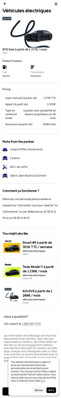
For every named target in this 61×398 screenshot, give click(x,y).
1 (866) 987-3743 (31, 323)
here (43, 381)
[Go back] (5, 4)
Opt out (39, 390)
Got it (51, 390)
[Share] (56, 4)
